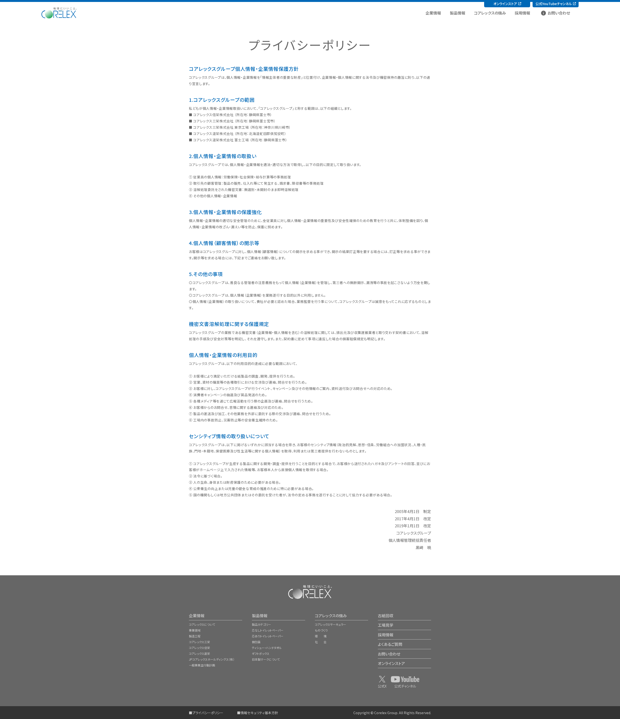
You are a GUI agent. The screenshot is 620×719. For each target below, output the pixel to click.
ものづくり (321, 630)
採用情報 (522, 13)
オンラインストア (505, 3)
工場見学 (385, 625)
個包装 (256, 642)
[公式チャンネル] (405, 679)
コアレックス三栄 (199, 642)
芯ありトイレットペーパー (267, 636)
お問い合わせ (559, 12)
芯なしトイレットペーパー (267, 630)
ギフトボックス (260, 653)
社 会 (320, 642)
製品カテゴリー (261, 624)
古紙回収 (385, 615)
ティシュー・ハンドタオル (267, 648)
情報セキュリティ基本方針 (259, 712)
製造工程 (195, 636)
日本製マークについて (266, 659)
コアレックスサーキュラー (330, 624)
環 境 (320, 636)
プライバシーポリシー (207, 712)
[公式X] (382, 679)
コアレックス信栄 (199, 648)
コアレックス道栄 (199, 653)
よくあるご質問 (390, 644)
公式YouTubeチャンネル (553, 3)
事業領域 (195, 630)
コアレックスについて (202, 624)
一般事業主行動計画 (202, 665)
